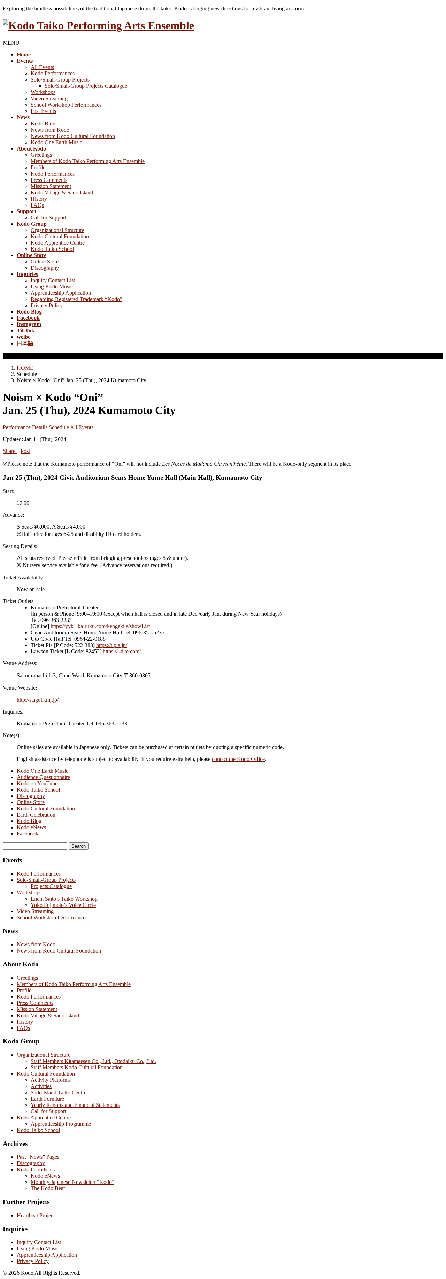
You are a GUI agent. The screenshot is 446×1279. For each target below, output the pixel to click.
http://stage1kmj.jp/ (38, 700)
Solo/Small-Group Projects (60, 80)
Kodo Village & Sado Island (62, 192)
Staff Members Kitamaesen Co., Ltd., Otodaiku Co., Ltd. (93, 1061)
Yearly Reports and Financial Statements (75, 1105)
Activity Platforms (51, 1080)
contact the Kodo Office (238, 759)
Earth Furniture (47, 1099)
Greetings (41, 155)
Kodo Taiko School (52, 249)
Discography (45, 268)
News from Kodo (50, 130)
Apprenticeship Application (61, 293)
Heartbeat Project (36, 1215)
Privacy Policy (47, 305)
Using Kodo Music (52, 287)
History (39, 199)
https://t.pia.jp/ (111, 645)
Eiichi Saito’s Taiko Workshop (64, 899)
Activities (41, 1086)
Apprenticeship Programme (61, 1124)
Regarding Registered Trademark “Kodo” (76, 299)
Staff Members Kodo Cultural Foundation (77, 1067)
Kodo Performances (53, 73)
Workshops (43, 92)
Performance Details (25, 427)
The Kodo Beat (48, 1188)
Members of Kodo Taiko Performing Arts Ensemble (88, 161)
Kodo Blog (43, 123)
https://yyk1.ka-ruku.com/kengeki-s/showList (100, 626)
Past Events (43, 111)
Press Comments (49, 180)
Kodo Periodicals (36, 1169)
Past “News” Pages (38, 1157)
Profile (38, 167)
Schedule (59, 427)
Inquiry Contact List (53, 280)
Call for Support (48, 218)
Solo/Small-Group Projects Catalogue (86, 86)
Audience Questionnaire (43, 777)
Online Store (45, 261)
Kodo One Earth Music (56, 142)
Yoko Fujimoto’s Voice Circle (63, 905)
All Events (42, 67)
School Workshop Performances (66, 105)
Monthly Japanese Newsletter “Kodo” (72, 1182)
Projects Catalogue (51, 886)
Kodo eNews (31, 827)
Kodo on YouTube (37, 783)
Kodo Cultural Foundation (60, 236)
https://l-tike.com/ (122, 651)
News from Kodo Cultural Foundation (73, 136)
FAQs (37, 205)
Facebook (27, 834)
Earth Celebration (36, 815)
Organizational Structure (57, 230)
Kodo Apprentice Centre (58, 243)
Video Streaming (49, 98)
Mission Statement (51, 186)
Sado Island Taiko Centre (58, 1092)
